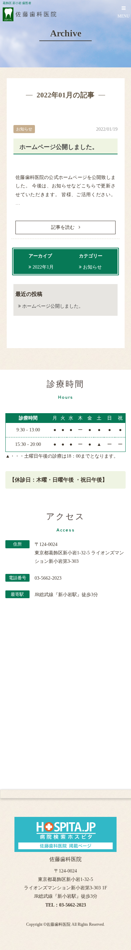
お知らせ (92, 267)
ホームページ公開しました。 (58, 147)
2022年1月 (43, 267)
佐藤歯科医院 (58, 924)
